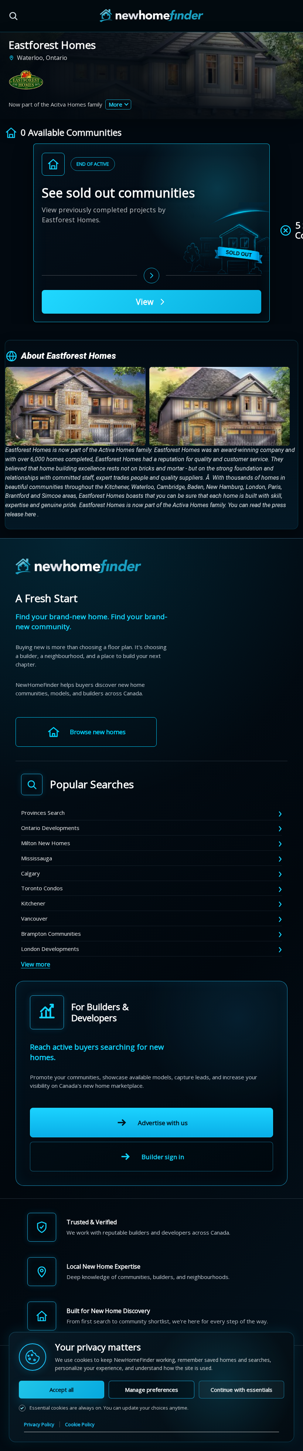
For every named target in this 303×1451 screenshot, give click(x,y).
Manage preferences (151, 1389)
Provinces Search (43, 812)
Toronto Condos (42, 888)
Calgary (30, 873)
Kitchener (33, 903)
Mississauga (36, 858)
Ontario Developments (50, 827)
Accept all (62, 1389)
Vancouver (34, 918)
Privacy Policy (39, 1424)
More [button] (115, 104)
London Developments (50, 948)
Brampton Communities (51, 933)
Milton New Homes (45, 843)
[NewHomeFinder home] (78, 567)
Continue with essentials (241, 1389)
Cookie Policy (80, 1424)
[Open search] (13, 16)
